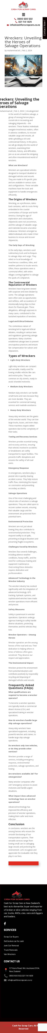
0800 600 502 (15, 976)
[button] (23, 14)
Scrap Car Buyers (11, 937)
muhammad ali (13, 50)
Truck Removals (10, 950)
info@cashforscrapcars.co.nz (20, 980)
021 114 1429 (27, 976)
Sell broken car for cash (14, 941)
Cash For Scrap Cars (22, 1025)
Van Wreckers (10, 954)
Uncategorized (32, 111)
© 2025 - (7, 1025)
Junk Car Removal (11, 946)
